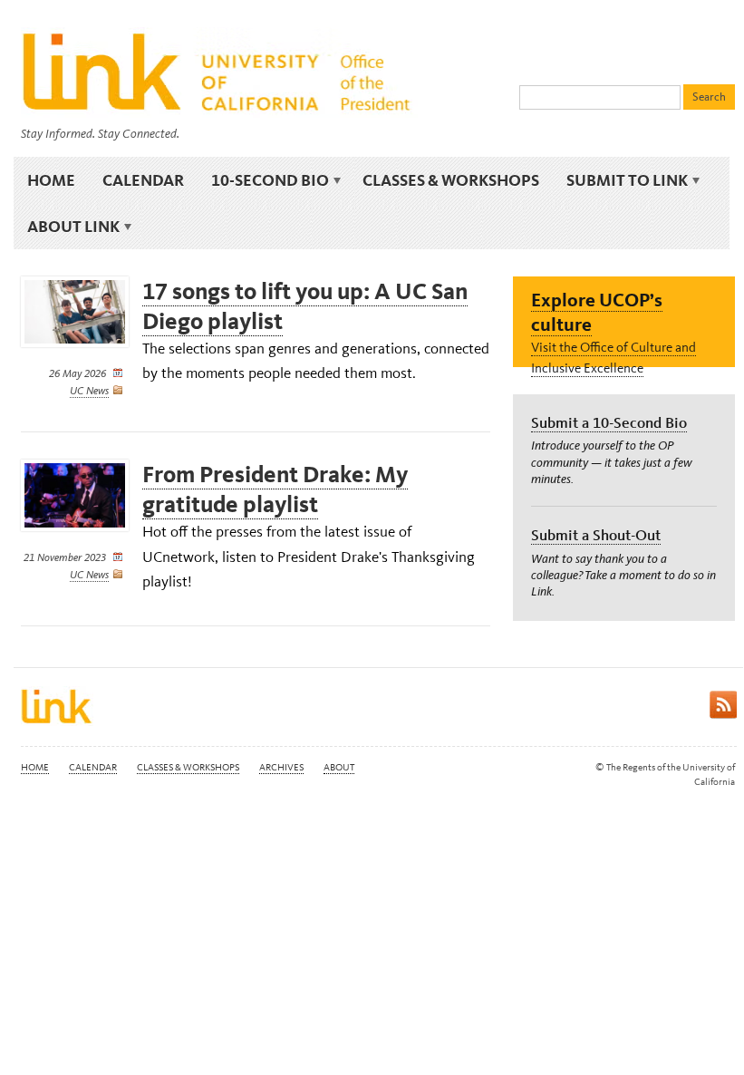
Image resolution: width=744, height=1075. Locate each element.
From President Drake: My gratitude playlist (275, 489)
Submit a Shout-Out (596, 535)
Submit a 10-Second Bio (609, 422)
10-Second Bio (263, 180)
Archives (281, 767)
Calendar (143, 179)
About (339, 767)
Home (51, 179)
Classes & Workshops (450, 179)
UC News (89, 390)
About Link (67, 226)
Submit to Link (620, 180)
